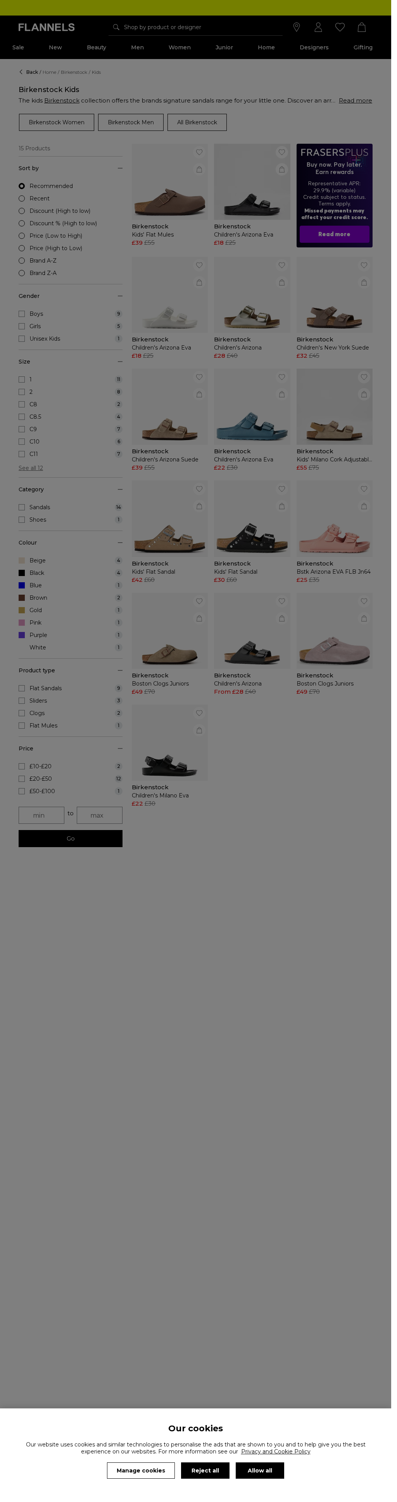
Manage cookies (141, 1470)
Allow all (260, 1470)
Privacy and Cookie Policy (276, 1451)
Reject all (205, 1470)
